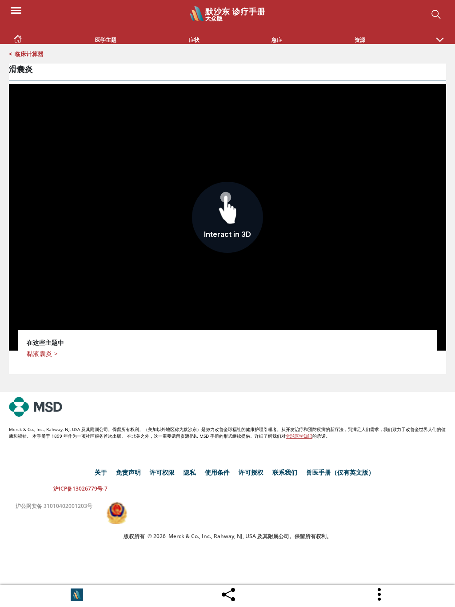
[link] (18, 37)
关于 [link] (101, 472)
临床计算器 (29, 54)
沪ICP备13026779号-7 (80, 488)
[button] (440, 35)
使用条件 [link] (217, 472)
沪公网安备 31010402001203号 (54, 506)
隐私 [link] (190, 472)
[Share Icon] (228, 592)
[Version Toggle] (77, 594)
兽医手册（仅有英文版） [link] (340, 472)
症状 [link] (194, 40)
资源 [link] (360, 40)
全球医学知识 (299, 436)
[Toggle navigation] (16, 10)
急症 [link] (276, 40)
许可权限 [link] (162, 472)
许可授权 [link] (251, 472)
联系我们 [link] (284, 472)
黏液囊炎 (42, 353)
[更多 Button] (380, 594)
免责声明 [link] (128, 472)
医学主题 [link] (105, 40)
